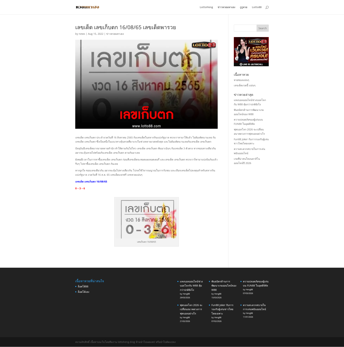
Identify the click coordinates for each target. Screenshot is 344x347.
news (82, 33)
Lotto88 (257, 7)
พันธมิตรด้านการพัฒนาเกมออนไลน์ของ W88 (223, 286)
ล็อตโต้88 (83, 286)
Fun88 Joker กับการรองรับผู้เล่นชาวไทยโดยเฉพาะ (222, 309)
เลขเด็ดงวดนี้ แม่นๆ (244, 85)
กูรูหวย (243, 7)
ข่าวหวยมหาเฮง (226, 7)
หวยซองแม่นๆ (241, 80)
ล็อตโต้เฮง (83, 291)
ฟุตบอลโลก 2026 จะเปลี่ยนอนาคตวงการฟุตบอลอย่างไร (191, 309)
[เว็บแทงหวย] (251, 65)
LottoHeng (206, 7)
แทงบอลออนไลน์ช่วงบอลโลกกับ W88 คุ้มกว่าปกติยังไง (191, 286)
